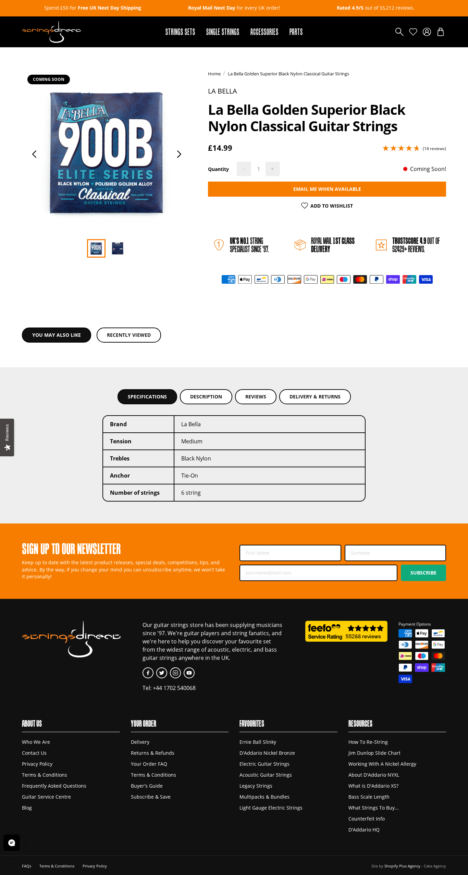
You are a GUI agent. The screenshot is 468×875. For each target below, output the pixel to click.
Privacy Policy (37, 764)
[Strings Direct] (51, 31)
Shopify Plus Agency (402, 865)
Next (179, 154)
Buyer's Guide (147, 786)
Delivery (140, 742)
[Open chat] (11, 843)
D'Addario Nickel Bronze (267, 753)
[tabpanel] (107, 151)
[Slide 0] (96, 248)
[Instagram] (175, 672)
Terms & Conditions (44, 775)
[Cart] (440, 31)
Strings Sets (180, 32)
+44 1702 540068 (174, 687)
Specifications (147, 396)
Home (214, 74)
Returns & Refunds (152, 753)
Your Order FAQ (149, 764)
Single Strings (222, 32)
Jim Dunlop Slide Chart (374, 753)
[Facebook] (148, 672)
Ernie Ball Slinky (257, 742)
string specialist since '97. (249, 245)
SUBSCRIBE (423, 572)
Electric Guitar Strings (264, 764)
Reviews (255, 396)
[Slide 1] (117, 248)
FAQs (26, 865)
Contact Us (34, 753)
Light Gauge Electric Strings (271, 808)
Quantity (218, 169)
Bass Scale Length (369, 797)
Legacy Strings (255, 786)
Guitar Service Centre (46, 797)
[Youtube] (189, 672)
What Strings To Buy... (373, 808)
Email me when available (327, 189)
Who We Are (36, 742)
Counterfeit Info (366, 819)
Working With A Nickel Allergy (382, 764)
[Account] (426, 31)
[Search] (399, 31)
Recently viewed (129, 335)
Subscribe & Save (151, 797)
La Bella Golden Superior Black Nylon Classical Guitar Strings (288, 74)
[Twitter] (161, 672)
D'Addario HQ (364, 830)
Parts (296, 32)
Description (206, 396)
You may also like (56, 335)
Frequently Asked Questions (54, 786)
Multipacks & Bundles (264, 797)
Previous (34, 154)
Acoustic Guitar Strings (265, 775)
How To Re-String (368, 742)
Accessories (264, 32)
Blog (27, 808)
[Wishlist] (413, 31)
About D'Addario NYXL (373, 775)
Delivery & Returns (315, 396)
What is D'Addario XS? (373, 786)
